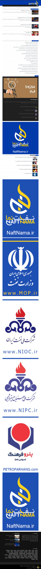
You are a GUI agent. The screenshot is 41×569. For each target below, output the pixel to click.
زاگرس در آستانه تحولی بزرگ (33, 61)
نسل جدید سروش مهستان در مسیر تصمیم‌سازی (31, 42)
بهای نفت (8, 550)
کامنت (31, 155)
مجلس (6, 554)
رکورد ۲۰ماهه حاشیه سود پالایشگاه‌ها (26, 10)
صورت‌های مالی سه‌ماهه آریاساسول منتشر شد (31, 55)
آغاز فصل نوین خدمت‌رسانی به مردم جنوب (29, 110)
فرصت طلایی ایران (28, 32)
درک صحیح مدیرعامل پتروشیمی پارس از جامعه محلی (24, 165)
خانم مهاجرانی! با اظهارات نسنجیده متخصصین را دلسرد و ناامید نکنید (26, 113)
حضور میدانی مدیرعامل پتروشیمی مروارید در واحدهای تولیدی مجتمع (28, 48)
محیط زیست (35, 556)
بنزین (12, 550)
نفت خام (14, 556)
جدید (34, 155)
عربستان (21, 554)
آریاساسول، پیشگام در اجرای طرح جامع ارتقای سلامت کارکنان (29, 45)
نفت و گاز (36, 557)
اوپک (26, 550)
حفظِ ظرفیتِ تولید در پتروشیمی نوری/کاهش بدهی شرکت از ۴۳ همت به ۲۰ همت (26, 50)
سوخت (36, 553)
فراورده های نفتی (16, 554)
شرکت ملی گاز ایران (35, 554)
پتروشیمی (10, 557)
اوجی (29, 550)
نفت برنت (18, 556)
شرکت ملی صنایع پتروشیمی (30, 553)
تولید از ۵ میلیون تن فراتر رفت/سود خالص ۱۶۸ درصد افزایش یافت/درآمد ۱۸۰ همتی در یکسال (25, 47)
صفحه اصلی (29, 7)
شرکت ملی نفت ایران (22, 553)
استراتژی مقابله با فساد (34, 63)
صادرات (30, 554)
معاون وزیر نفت (30, 556)
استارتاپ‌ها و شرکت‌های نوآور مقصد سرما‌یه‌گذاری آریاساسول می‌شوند (28, 71)
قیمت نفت (10, 554)
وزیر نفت (27, 557)
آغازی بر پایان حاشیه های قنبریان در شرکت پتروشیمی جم (23, 161)
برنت (15, 550)
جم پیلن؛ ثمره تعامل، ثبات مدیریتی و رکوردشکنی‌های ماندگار (29, 69)
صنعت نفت (25, 554)
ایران (18, 550)
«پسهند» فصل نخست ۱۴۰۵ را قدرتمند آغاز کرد (31, 56)
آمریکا (36, 550)
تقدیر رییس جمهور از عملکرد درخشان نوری (31, 60)
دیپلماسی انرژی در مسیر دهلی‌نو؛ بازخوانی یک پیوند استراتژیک (27, 106)
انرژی (33, 550)
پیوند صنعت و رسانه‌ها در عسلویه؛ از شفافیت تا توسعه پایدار (27, 117)
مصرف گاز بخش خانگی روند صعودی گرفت (25, 169)
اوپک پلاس (22, 550)
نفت (22, 556)
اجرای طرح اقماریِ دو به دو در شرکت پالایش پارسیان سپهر (23, 157)
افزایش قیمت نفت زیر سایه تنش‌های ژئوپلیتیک (24, 17)
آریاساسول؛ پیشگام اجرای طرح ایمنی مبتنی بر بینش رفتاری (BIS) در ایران (27, 64)
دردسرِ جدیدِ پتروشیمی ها (28, 173)
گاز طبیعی (33, 559)
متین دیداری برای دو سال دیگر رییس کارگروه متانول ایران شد (29, 53)
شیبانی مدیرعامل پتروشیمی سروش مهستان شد (31, 73)
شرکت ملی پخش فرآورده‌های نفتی (14, 553)
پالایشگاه (14, 557)
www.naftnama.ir (29, 568)
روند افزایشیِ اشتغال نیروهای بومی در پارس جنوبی (30, 58)
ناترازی (25, 556)
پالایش (18, 557)
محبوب (37, 155)
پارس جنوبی (22, 557)
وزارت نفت (31, 557)
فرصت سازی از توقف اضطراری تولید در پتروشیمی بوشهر (30, 66)
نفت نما (10, 556)
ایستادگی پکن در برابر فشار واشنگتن (26, 24)
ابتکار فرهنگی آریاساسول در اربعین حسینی (31, 52)
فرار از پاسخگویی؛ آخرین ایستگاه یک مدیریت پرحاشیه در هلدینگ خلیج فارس (27, 68)
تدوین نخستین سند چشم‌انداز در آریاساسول (31, 43)
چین (6, 557)
